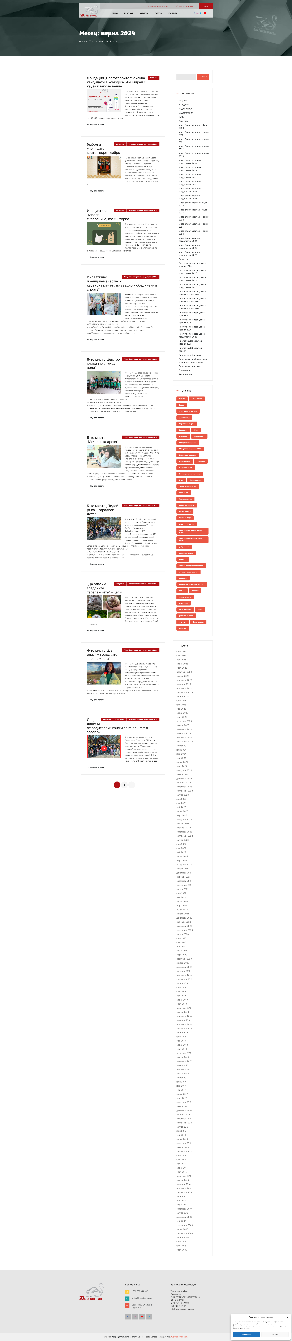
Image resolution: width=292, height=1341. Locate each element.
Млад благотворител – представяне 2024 (140, 277)
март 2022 (181, 860)
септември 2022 (184, 836)
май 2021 (181, 897)
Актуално (144, 13)
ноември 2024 (183, 733)
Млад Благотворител (187, 443)
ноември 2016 (183, 1114)
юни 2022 (181, 848)
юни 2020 (181, 942)
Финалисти (183, 493)
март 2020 (181, 954)
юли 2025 (181, 700)
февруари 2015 (183, 1176)
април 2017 (182, 1094)
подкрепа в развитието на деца (191, 584)
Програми (128, 13)
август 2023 (182, 795)
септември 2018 (184, 1028)
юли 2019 (181, 987)
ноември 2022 (183, 827)
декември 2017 (184, 1061)
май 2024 (181, 758)
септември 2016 (184, 1123)
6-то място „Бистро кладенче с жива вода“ (103, 363)
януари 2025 (182, 725)
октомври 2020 (184, 926)
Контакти (172, 13)
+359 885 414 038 (185, 6)
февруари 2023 (184, 819)
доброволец (184, 547)
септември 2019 (184, 979)
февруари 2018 (183, 1053)
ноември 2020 (183, 922)
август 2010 (182, 1213)
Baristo (182, 399)
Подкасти (184, 259)
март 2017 (181, 1098)
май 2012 (181, 1200)
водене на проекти (186, 505)
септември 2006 (184, 1233)
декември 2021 (184, 873)
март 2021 (181, 905)
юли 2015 (181, 1155)
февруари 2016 (183, 1143)
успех (200, 609)
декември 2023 (184, 778)
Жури (181, 117)
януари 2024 (182, 774)
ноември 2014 (183, 1184)
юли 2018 (181, 1036)
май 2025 (181, 709)
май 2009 (181, 1221)
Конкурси (183, 121)
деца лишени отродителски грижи (190, 540)
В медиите (119, 719)
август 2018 (182, 1032)
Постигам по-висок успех (189, 474)
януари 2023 (182, 823)
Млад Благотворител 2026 (190, 449)
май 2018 (181, 1041)
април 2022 (182, 856)
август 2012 (182, 1196)
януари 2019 (182, 1012)
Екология (183, 430)
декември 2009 (184, 1217)
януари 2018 (182, 1057)
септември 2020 (184, 930)
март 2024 (181, 766)
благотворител (185, 499)
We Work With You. (179, 1337)
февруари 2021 (183, 909)
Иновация (183, 436)
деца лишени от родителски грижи (190, 531)
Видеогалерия (186, 113)
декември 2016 (184, 1110)
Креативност (199, 436)
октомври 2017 (184, 1069)
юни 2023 (181, 803)
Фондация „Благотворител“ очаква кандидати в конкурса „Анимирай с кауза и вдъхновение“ (116, 82)
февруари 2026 (184, 672)
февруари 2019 (183, 1008)
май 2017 (181, 1090)
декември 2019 (184, 967)
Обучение (201, 461)
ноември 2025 (183, 684)
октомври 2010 (184, 1209)
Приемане (246, 1334)
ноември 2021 (183, 877)
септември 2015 (184, 1151)
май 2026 (181, 659)
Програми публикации (190, 355)
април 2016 (182, 1139)
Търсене (203, 76)
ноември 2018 (183, 1020)
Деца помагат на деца (188, 411)
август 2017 (182, 1077)
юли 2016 (181, 1131)
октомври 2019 (184, 975)
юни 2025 (181, 705)
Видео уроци (185, 108)
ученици (182, 622)
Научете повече (96, 124)
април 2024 (182, 762)
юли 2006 (181, 1241)
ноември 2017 (183, 1065)
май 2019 (181, 995)
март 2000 (181, 1250)
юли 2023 (181, 799)
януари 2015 (182, 1180)
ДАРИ (206, 6)
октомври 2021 (184, 881)
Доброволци (184, 417)
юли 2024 (181, 750)
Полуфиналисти (185, 468)
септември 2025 (184, 692)
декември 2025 (184, 680)
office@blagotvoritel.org (159, 6)
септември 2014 (184, 1192)
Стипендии (184, 370)
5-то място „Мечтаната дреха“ (102, 440)
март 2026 (181, 668)
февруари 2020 (184, 959)
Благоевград (197, 399)
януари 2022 (182, 868)
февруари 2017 (183, 1102)
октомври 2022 (184, 832)
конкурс (182, 559)
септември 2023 (184, 791)
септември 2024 (184, 741)
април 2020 (182, 950)
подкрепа (183, 578)
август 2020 (182, 934)
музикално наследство (188, 572)
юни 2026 (181, 655)
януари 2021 (182, 914)
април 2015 (182, 1168)
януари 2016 (182, 1147)
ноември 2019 (183, 971)
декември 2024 (184, 729)
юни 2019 (181, 991)
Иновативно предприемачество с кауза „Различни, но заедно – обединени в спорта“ (122, 283)
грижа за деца (185, 518)
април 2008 (182, 1229)
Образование (184, 461)
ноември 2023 (183, 782)
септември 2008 (184, 1225)
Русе (181, 480)
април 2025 (182, 713)
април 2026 (182, 664)
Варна (181, 405)
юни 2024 (181, 754)
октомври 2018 (184, 1024)
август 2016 (182, 1127)
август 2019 (182, 983)
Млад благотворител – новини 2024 (143, 144)
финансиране (198, 622)
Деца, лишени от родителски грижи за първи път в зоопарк (117, 726)
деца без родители (186, 524)
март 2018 (181, 1049)
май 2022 (181, 852)
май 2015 (181, 1164)
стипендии (183, 603)
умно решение (185, 609)
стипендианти (185, 597)
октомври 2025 (184, 688)
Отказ (275, 1334)
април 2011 (181, 1204)
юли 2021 (181, 893)
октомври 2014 (184, 1188)
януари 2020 (182, 963)
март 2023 (181, 815)
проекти (195, 591)
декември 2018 (184, 1016)
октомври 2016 (184, 1118)
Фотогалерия (185, 374)
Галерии (158, 13)
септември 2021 (184, 885)
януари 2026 (182, 676)
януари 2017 (182, 1106)
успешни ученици (186, 616)
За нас (115, 13)
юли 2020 (181, 938)
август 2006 (182, 1237)
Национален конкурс (187, 455)
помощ (182, 591)
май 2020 (181, 946)
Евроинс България (186, 424)
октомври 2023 (184, 786)
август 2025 (182, 696)
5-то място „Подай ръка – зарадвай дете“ (102, 510)
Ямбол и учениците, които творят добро (103, 148)
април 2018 (182, 1045)
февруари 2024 (184, 770)
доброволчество (186, 553)
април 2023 (182, 811)
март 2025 (181, 717)
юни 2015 (181, 1159)
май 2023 (181, 807)
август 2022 (182, 840)
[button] (287, 1317)
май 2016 (181, 1135)
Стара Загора (195, 480)
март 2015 (181, 1172)
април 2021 (182, 901)
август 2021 (182, 889)
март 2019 (181, 1004)
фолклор (182, 628)
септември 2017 (184, 1073)
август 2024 (182, 745)
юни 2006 (181, 1245)
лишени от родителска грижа (191, 566)
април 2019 (182, 1000)
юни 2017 (181, 1086)
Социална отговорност (190, 366)
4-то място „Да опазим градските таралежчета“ (102, 654)
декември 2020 (184, 918)
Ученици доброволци (187, 486)
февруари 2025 (184, 721)
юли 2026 (181, 651)
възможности (185, 511)
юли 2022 (181, 844)
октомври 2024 (184, 737)
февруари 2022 (184, 864)
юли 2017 (181, 1082)
